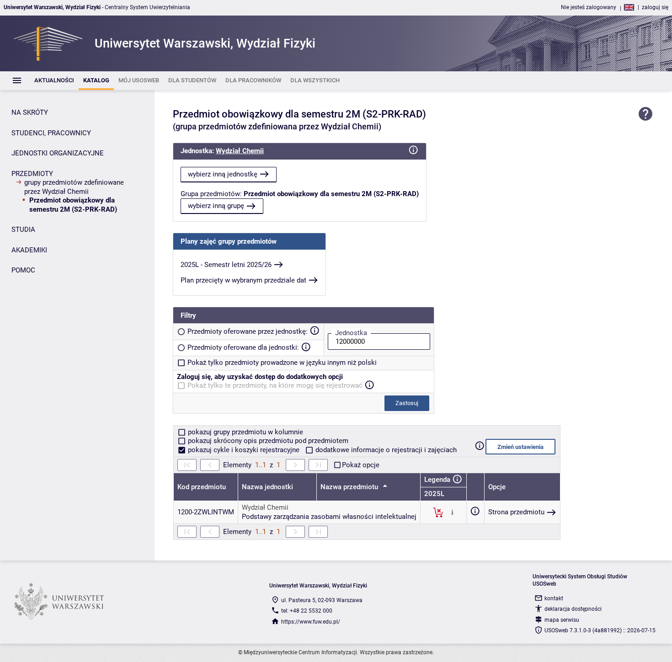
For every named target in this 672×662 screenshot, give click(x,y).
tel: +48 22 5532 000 (306, 611)
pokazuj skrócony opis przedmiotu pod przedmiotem (267, 441)
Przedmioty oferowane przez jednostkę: (247, 331)
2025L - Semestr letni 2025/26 (226, 265)
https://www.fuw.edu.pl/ (310, 622)
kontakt (553, 598)
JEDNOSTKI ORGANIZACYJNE (57, 153)
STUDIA (23, 229)
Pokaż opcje (360, 465)
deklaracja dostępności (573, 609)
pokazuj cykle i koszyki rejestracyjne (243, 450)
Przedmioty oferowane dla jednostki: (243, 347)
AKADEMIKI (29, 250)
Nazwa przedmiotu (350, 487)
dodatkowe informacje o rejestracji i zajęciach (385, 450)
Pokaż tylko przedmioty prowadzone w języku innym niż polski (282, 362)
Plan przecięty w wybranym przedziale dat (243, 280)
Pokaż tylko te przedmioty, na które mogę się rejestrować (275, 385)
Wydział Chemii (240, 151)
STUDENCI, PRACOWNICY (51, 133)
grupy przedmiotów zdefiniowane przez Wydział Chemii (74, 187)
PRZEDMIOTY (32, 174)
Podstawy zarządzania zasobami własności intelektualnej (329, 517)
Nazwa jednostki (267, 487)
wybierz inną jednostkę (222, 174)
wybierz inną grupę (216, 206)
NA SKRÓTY (29, 112)
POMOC (23, 270)
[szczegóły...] (452, 512)
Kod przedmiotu (201, 487)
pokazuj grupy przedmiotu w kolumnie (244, 432)
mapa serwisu (561, 620)
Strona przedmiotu (516, 512)
